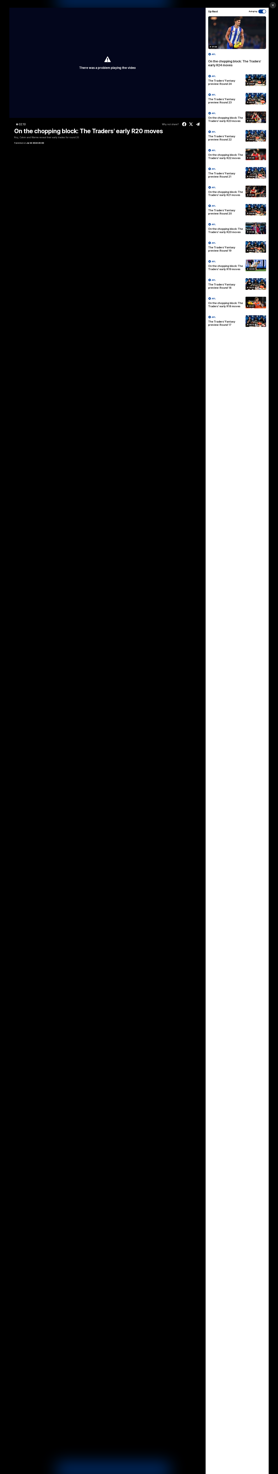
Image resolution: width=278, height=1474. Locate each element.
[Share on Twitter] (191, 124)
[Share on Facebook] (184, 124)
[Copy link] (197, 124)
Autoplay (253, 11)
